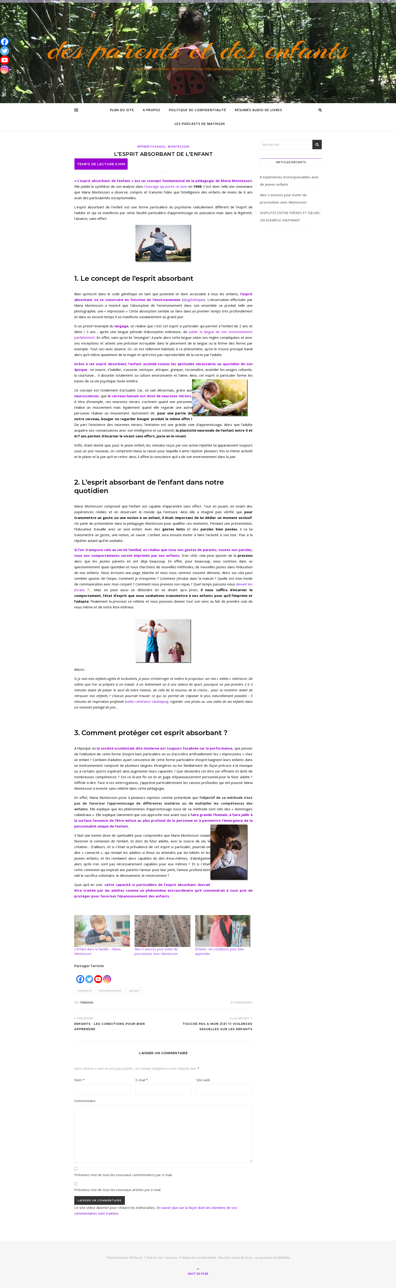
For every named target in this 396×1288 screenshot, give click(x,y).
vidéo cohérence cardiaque (146, 701)
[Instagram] (107, 976)
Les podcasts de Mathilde (200, 123)
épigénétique (193, 299)
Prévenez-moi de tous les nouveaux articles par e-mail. (117, 1189)
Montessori (179, 147)
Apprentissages (151, 147)
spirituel (134, 991)
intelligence (84, 991)
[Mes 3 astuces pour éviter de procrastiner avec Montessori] (162, 931)
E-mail (141, 1080)
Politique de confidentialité (197, 110)
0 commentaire (242, 1002)
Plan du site (122, 110)
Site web (203, 1080)
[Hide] (2, 78)
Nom (79, 1080)
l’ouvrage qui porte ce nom (165, 186)
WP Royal (135, 1257)
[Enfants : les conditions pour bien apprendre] (223, 931)
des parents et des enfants (198, 49)
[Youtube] (98, 976)
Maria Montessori (110, 991)
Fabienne (86, 1002)
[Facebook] (80, 976)
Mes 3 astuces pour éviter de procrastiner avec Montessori (156, 951)
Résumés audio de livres (258, 110)
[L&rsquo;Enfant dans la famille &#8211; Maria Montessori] (102, 931)
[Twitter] (89, 976)
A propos (151, 110)
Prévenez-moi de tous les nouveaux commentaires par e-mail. (123, 1174)
